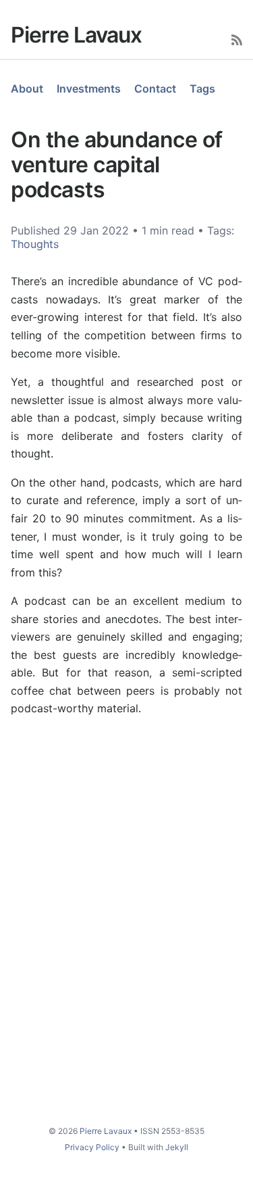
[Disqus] (126, 919)
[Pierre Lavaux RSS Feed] (236, 38)
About (27, 88)
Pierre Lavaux (76, 35)
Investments (89, 88)
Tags (202, 88)
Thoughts (35, 244)
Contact (155, 88)
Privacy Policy (92, 1147)
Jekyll (176, 1147)
